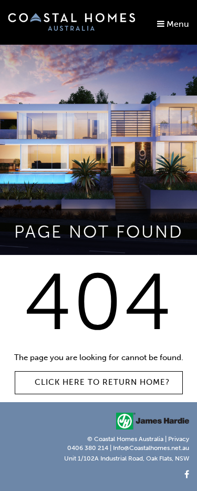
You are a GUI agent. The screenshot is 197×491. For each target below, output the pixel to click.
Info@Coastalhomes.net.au (151, 448)
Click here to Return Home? (102, 382)
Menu (176, 24)
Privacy (178, 439)
